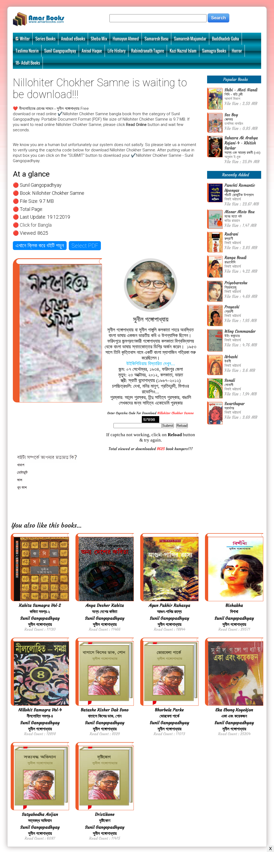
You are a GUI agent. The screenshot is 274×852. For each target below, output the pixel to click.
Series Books (45, 39)
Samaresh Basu (156, 39)
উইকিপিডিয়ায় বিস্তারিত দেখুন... (150, 363)
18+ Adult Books (28, 63)
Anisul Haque (92, 51)
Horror (237, 51)
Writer (25, 39)
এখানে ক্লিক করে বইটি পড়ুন (40, 245)
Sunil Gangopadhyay (60, 51)
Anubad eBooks (73, 39)
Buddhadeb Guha (225, 39)
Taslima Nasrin (27, 51)
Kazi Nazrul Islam (183, 51)
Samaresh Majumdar (190, 39)
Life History (116, 51)
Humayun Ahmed (126, 39)
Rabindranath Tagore (147, 51)
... (79, 525)
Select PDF (84, 245)
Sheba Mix (99, 39)
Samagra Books (214, 51)
